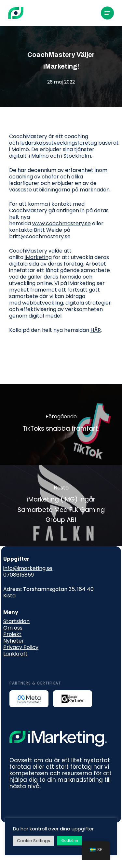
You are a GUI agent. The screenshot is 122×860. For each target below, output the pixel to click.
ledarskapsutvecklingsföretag (58, 143)
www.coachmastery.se (61, 223)
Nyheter (13, 641)
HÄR (95, 330)
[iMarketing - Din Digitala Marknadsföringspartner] (15, 13)
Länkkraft (15, 654)
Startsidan (16, 621)
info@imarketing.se (27, 568)
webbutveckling (42, 302)
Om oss (12, 628)
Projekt (12, 634)
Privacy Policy (20, 647)
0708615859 (18, 575)
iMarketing (38, 257)
